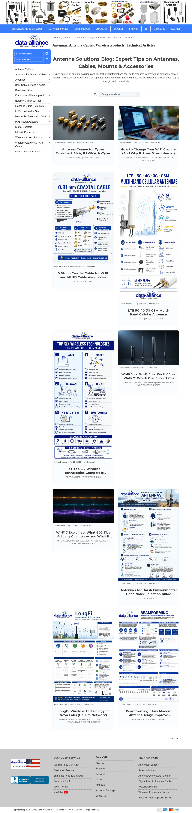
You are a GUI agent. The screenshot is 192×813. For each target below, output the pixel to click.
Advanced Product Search (27, 28)
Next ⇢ (174, 738)
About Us (101, 28)
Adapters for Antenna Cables (31, 74)
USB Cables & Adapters (28, 151)
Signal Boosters (23, 127)
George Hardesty (91, 809)
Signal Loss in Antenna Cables (155, 781)
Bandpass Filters (24, 90)
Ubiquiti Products (24, 132)
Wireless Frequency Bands (153, 792)
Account (100, 774)
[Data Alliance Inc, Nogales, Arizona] (30, 780)
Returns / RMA (62, 781)
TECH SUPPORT (148, 757)
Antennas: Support (148, 764)
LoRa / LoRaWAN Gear (27, 111)
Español (118, 28)
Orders (100, 779)
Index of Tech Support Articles (155, 797)
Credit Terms (61, 786)
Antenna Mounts (147, 770)
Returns (100, 785)
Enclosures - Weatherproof (29, 95)
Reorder (175, 28)
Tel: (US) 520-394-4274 (67, 764)
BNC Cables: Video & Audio (30, 85)
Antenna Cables (24, 69)
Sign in (100, 763)
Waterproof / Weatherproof (29, 137)
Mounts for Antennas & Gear (30, 116)
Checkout (159, 28)
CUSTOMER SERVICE (67, 757)
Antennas (20, 79)
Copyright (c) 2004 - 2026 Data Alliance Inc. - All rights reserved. (43, 809)
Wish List (101, 796)
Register (100, 768)
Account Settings (105, 790)
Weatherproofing (147, 786)
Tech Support (82, 28)
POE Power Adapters (26, 121)
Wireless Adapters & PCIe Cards (29, 144)
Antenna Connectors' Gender (154, 775)
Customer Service (58, 28)
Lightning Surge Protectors (29, 106)
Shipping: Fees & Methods (68, 775)
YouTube (59, 792)
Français (133, 28)
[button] (95, 94)
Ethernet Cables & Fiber (28, 100)
